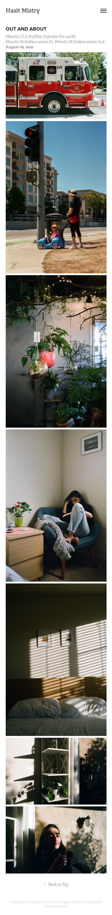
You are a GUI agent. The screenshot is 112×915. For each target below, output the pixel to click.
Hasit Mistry (23, 10)
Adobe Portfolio (56, 906)
